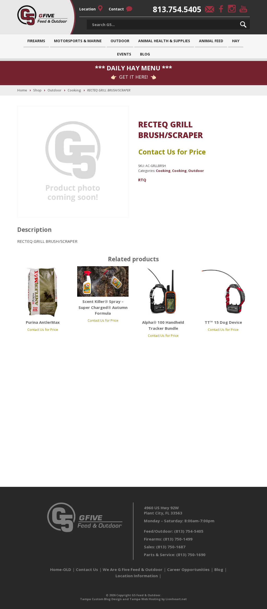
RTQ (142, 179)
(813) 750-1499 (177, 539)
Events (124, 54)
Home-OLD (60, 569)
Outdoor (120, 40)
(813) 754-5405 (188, 531)
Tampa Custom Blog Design (101, 599)
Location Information (137, 575)
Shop (37, 90)
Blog (145, 54)
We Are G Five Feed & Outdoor (132, 569)
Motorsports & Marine (78, 40)
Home (22, 90)
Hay (235, 40)
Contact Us (87, 569)
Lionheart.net (176, 599)
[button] (243, 24)
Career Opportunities (188, 569)
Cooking (74, 90)
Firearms (36, 40)
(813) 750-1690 (190, 554)
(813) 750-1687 (170, 546)
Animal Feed (211, 40)
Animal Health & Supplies (164, 40)
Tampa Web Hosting (145, 599)
